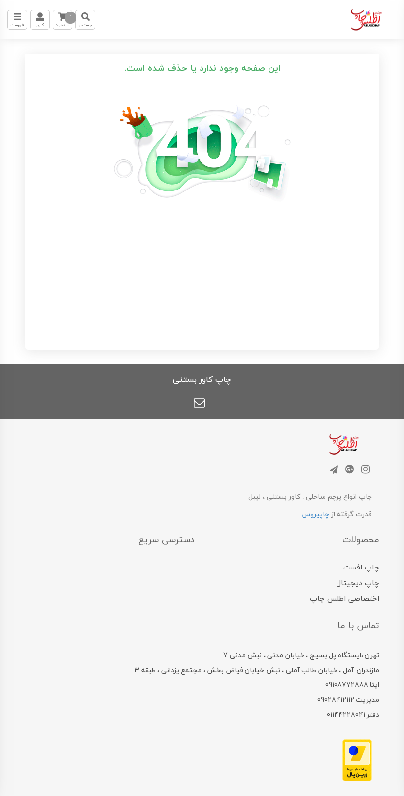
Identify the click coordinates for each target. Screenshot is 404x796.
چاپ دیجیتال (358, 582)
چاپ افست (361, 567)
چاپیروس (315, 514)
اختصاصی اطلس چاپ (344, 598)
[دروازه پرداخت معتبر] (357, 759)
